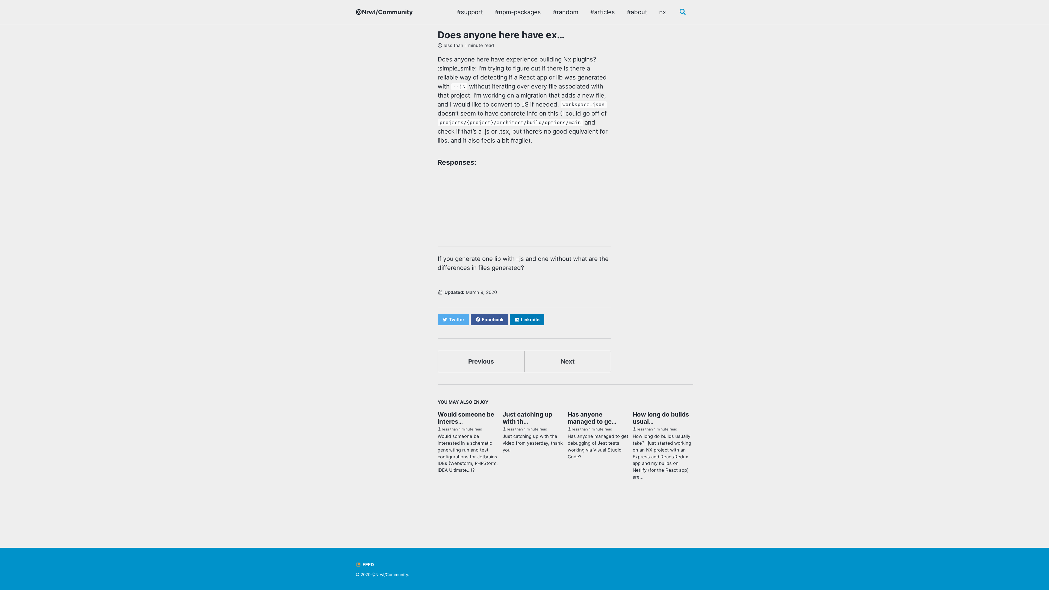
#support (470, 12)
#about (637, 12)
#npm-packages (518, 12)
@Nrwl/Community (384, 12)
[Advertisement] (524, 208)
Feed (367, 564)
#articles (602, 12)
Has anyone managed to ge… (592, 418)
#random (565, 12)
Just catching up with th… (527, 418)
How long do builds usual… (661, 418)
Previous (481, 361)
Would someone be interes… (466, 418)
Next (568, 361)
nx (662, 12)
